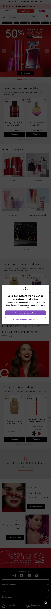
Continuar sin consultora (25, 313)
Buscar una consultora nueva (25, 319)
